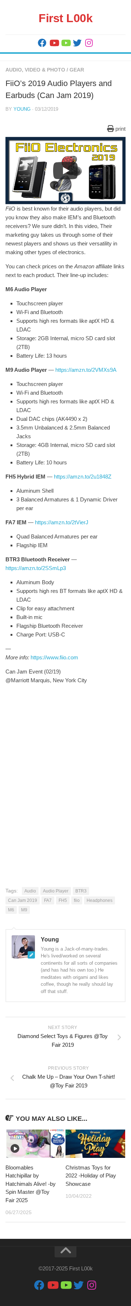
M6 (11, 909)
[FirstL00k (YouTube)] (53, 42)
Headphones (99, 900)
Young (22, 109)
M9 (24, 909)
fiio (77, 900)
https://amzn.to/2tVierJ (61, 522)
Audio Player (55, 891)
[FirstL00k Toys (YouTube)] (65, 42)
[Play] (65, 170)
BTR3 (81, 891)
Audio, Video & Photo (35, 70)
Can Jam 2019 (22, 900)
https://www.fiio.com (54, 657)
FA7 (48, 900)
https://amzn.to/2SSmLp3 (35, 568)
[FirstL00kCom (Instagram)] (88, 42)
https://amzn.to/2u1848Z (82, 476)
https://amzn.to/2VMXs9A (85, 370)
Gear (77, 70)
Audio (30, 891)
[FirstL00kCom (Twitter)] (77, 42)
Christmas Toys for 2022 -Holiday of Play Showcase (91, 1175)
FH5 (63, 900)
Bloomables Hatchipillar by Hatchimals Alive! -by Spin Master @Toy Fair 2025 (30, 1183)
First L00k (65, 18)
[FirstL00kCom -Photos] (42, 42)
